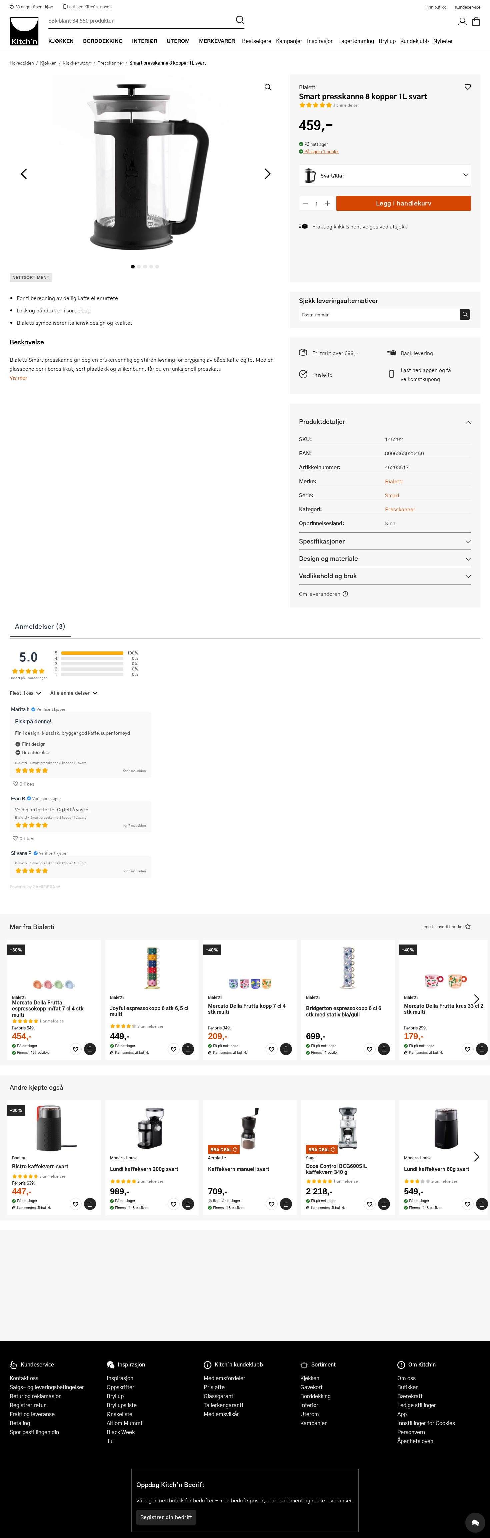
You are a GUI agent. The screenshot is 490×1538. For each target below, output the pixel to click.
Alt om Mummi (124, 1423)
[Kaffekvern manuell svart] (250, 1128)
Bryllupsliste (122, 1405)
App (402, 1414)
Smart (392, 495)
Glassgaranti (219, 1396)
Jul (110, 1441)
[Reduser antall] (305, 203)
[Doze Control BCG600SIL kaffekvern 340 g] (348, 1128)
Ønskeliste (119, 1414)
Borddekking (315, 1396)
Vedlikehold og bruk (328, 575)
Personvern (411, 1432)
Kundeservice (467, 7)
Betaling (20, 1423)
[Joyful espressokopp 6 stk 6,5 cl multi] (152, 968)
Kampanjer (289, 41)
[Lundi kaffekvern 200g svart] (152, 1128)
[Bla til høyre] (266, 174)
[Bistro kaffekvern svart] (54, 1128)
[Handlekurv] (476, 22)
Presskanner (110, 62)
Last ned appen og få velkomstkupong (426, 374)
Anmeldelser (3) (40, 626)
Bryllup (387, 41)
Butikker (407, 1387)
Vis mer (18, 377)
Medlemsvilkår (221, 1414)
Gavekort (311, 1387)
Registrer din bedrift (166, 1517)
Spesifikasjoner (322, 541)
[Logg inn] (462, 22)
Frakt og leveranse (32, 1414)
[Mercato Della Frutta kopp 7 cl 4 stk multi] (250, 968)
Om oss (406, 1378)
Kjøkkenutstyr (77, 62)
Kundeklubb (414, 41)
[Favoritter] (76, 1049)
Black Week (121, 1432)
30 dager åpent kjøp (34, 7)
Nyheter (443, 41)
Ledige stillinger (416, 1405)
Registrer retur (28, 1405)
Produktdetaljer (322, 421)
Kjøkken (48, 62)
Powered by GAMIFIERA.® (35, 887)
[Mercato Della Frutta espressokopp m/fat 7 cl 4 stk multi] (54, 968)
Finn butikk (435, 7)
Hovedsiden (22, 62)
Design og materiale (328, 558)
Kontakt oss (24, 1378)
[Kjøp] (90, 1049)
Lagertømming (356, 41)
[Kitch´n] (24, 31)
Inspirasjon (320, 41)
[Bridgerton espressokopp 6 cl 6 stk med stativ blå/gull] (348, 968)
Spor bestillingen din (34, 1432)
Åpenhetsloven (415, 1441)
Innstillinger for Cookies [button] (426, 1423)
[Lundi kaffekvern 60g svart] (446, 1128)
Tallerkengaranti (223, 1405)
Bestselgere (256, 41)
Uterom (309, 1414)
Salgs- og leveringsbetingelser (47, 1387)
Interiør (309, 1405)
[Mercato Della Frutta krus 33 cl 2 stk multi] (446, 968)
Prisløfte (322, 374)
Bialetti (308, 87)
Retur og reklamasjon (36, 1396)
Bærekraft (410, 1396)
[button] (468, 87)
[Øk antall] (328, 203)
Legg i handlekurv (404, 203)
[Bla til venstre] (23, 174)
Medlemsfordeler (224, 1378)
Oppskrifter (120, 1387)
